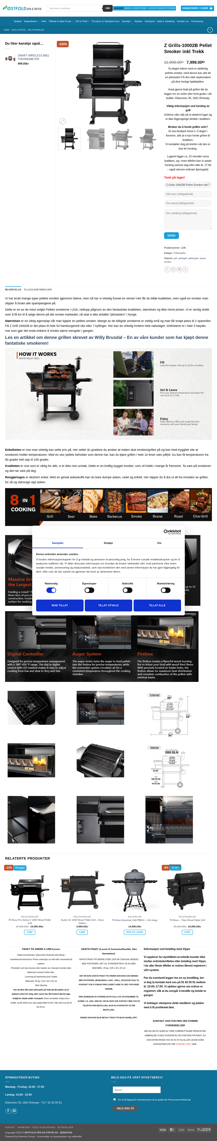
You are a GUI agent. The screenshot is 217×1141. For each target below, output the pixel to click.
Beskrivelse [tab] (13, 289)
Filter (43, 21)
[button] (197, 8)
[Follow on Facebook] (8, 1111)
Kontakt (10, 1127)
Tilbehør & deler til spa (60, 21)
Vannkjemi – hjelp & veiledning (160, 21)
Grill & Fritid (81, 21)
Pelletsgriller (36, 30)
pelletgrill (182, 258)
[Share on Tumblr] (185, 269)
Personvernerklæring (179, 1099)
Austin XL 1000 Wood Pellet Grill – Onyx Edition (82, 921)
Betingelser (65, 1127)
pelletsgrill (193, 258)
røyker (203, 258)
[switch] (89, 590)
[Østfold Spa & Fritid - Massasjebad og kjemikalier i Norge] (22, 8)
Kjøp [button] (30, 932)
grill (175, 258)
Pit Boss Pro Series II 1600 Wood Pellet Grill (30, 921)
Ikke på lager (134, 932)
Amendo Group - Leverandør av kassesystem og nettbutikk (50, 1136)
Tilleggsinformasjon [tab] (38, 289)
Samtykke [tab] (58, 543)
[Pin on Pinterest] (179, 269)
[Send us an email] (14, 1111)
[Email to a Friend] (173, 269)
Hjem (6, 30)
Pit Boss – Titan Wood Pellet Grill (187, 920)
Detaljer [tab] (108, 543)
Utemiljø (126, 21)
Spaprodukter (30, 21)
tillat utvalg (108, 605)
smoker (167, 262)
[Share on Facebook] (167, 269)
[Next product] (210, 30)
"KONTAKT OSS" (183, 1044)
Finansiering (197, 21)
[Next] (153, 83)
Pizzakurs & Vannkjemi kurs (106, 21)
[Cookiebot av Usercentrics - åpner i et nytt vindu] (166, 532)
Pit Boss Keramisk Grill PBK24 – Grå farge (134, 920)
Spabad (17, 21)
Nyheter (138, 21)
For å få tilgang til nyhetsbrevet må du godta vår (154, 1099)
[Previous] (64, 83)
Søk (107, 8)
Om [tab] (159, 543)
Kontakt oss (183, 21)
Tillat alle (157, 605)
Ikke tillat (60, 605)
